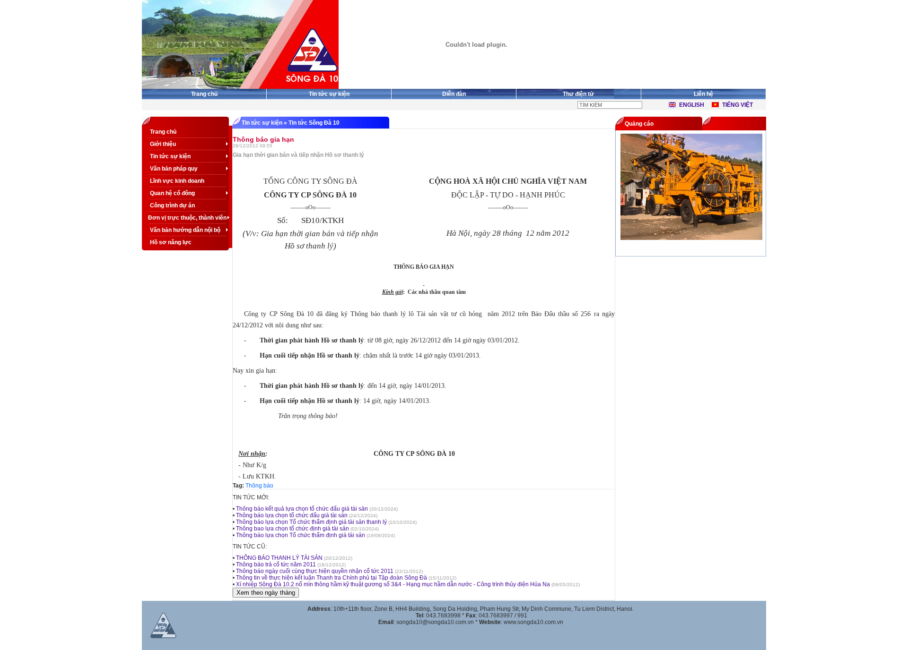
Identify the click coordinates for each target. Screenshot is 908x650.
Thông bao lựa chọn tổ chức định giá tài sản (292, 528)
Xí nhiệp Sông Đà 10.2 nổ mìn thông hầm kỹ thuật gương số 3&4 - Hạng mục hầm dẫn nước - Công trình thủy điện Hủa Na (393, 584)
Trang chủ (204, 94)
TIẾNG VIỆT (737, 105)
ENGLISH (691, 105)
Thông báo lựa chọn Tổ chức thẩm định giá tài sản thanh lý (311, 522)
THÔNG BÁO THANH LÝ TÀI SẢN (279, 558)
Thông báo (259, 485)
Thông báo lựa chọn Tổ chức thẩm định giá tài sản (300, 535)
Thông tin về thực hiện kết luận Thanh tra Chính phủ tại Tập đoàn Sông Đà (331, 577)
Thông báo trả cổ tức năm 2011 (276, 564)
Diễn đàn (454, 94)
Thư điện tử (578, 94)
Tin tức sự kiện (329, 94)
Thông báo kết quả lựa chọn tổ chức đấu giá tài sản (302, 508)
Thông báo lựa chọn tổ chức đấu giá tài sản (292, 515)
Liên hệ (703, 94)
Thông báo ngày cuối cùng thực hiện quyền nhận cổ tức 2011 (315, 571)
